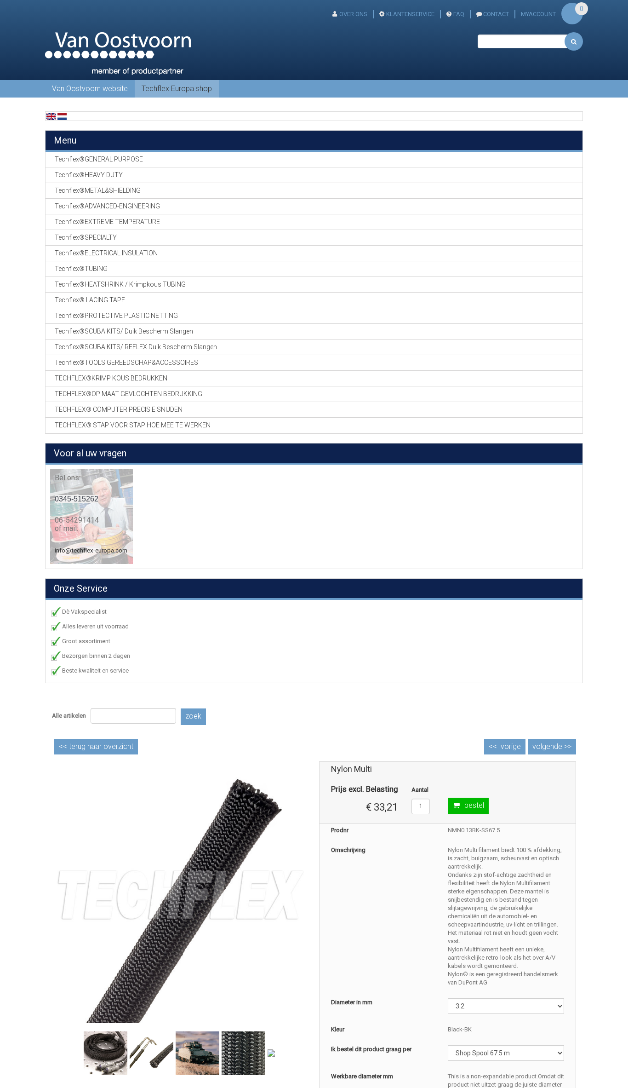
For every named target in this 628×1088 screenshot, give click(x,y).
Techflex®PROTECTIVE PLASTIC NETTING (116, 315)
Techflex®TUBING (81, 268)
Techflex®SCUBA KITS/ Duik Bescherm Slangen (124, 331)
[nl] (62, 116)
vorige (511, 746)
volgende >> (551, 746)
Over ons (353, 14)
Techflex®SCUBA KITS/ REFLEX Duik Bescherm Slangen (136, 347)
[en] (51, 116)
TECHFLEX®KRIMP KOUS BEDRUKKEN (111, 378)
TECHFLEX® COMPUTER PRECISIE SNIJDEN (119, 409)
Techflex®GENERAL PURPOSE (99, 159)
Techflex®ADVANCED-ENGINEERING (107, 206)
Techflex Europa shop (177, 88)
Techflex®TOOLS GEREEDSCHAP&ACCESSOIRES (126, 362)
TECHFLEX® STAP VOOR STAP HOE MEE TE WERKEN (133, 425)
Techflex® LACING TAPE (90, 300)
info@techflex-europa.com (91, 550)
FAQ (458, 14)
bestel (474, 805)
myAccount (538, 14)
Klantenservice (410, 14)
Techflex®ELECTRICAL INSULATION (106, 253)
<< (96, 746)
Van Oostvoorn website (90, 88)
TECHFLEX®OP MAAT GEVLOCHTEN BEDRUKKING (128, 393)
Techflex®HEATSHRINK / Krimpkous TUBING (120, 284)
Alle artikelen (69, 715)
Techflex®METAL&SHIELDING (98, 190)
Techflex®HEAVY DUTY (89, 174)
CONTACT (496, 14)
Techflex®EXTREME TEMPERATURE (107, 221)
